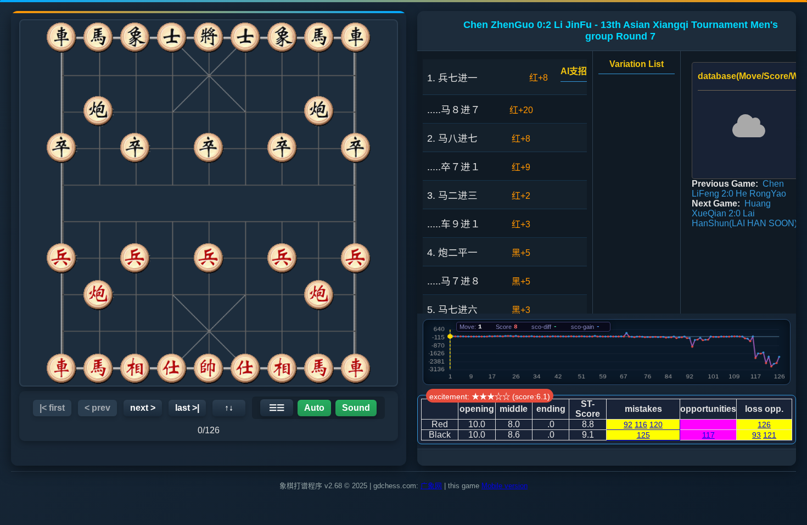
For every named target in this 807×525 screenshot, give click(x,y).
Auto (314, 407)
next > (142, 407)
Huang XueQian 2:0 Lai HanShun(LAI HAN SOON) (744, 213)
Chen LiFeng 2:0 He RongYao (739, 188)
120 (656, 424)
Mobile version (504, 486)
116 (641, 424)
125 (643, 435)
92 (628, 424)
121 (769, 435)
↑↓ (229, 407)
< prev (97, 407)
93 (756, 435)
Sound (356, 407)
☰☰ (276, 407)
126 (764, 424)
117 (708, 435)
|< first (52, 407)
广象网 (431, 486)
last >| (187, 407)
